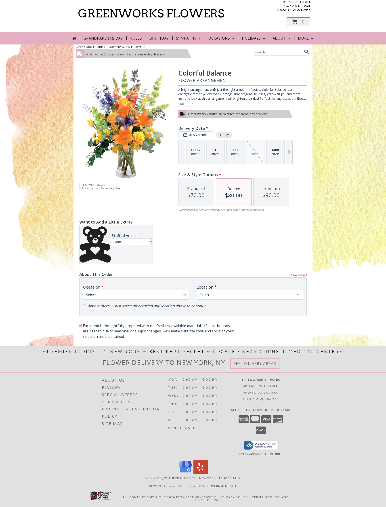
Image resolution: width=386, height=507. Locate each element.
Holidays (251, 38)
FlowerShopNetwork (196, 497)
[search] (306, 51)
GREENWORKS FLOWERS (151, 13)
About (279, 38)
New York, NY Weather (168, 486)
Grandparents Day (103, 38)
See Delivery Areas (255, 363)
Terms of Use (207, 500)
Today (224, 135)
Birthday (159, 38)
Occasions (219, 38)
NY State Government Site (214, 486)
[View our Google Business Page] (185, 473)
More (303, 38)
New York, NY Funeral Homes (170, 478)
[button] (298, 21)
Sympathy (186, 38)
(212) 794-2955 (299, 10)
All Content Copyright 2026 (148, 497)
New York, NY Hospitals (220, 478)
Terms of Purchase (270, 497)
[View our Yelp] (200, 473)
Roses (136, 38)
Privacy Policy (234, 497)
